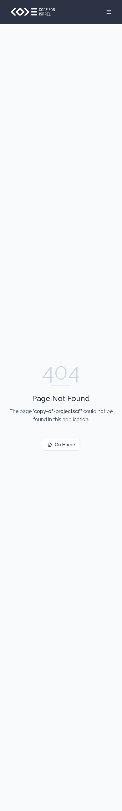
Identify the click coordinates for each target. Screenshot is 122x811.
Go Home (65, 444)
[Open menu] (108, 12)
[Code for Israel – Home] (33, 12)
